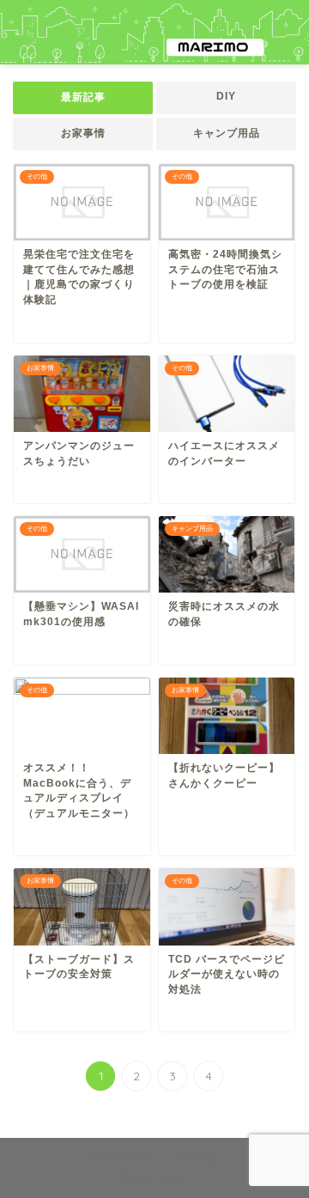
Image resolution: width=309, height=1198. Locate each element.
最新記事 (83, 97)
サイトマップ (121, 1156)
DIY (226, 96)
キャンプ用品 (226, 133)
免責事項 (198, 1156)
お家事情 (83, 133)
